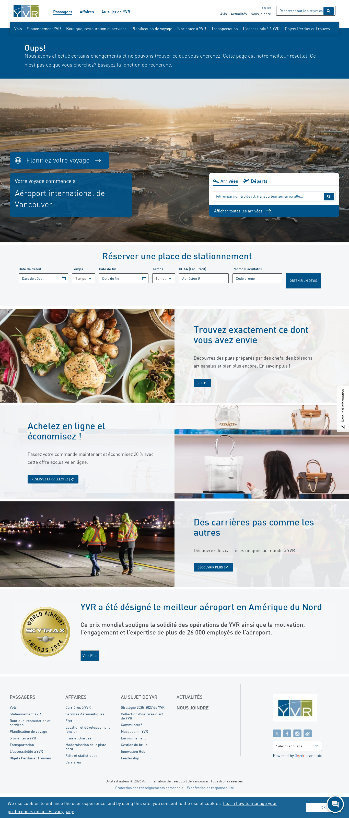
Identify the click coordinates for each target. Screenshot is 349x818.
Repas (202, 383)
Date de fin (107, 269)
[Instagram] (297, 733)
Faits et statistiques (81, 755)
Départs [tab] (259, 181)
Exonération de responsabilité (210, 787)
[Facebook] (287, 733)
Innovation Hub (133, 751)
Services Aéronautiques (84, 714)
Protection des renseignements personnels (149, 787)
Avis (223, 14)
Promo (247, 269)
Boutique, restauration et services (96, 28)
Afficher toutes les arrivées (238, 210)
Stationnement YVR (44, 28)
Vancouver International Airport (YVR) (26, 11)
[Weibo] (308, 733)
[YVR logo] (306, 709)
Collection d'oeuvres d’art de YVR (142, 716)
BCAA (192, 269)
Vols (18, 28)
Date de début (30, 269)
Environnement (133, 738)
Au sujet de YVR (115, 11)
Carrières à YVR (78, 707)
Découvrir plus (210, 567)
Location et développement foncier (87, 729)
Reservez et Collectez (49, 479)
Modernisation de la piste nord (85, 746)
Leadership (130, 758)
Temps (77, 269)
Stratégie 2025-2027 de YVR (143, 707)
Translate (313, 755)
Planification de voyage (152, 28)
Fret (68, 720)
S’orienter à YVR (191, 28)
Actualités (239, 14)
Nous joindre (261, 14)
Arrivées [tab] (229, 181)
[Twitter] (277, 733)
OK (323, 807)
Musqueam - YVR (134, 731)
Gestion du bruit (134, 744)
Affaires (87, 11)
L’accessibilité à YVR (261, 28)
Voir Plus (90, 655)
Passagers (62, 11)
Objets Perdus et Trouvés (307, 28)
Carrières (73, 762)
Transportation (224, 28)
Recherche (328, 11)
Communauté (132, 725)
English (266, 7)
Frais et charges (78, 738)
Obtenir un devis (303, 281)
